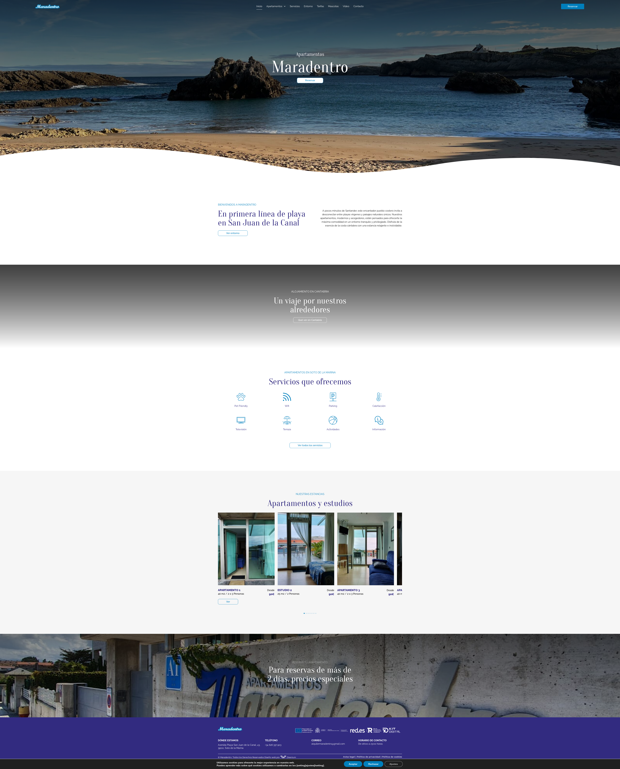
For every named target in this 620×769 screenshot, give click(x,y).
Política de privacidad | (369, 756)
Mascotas (333, 6)
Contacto (358, 6)
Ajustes (389, 763)
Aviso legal (349, 756)
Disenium (291, 757)
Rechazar (369, 763)
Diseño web (270, 757)
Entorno (308, 6)
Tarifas (320, 6)
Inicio (259, 6)
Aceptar (350, 763)
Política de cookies (392, 756)
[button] (304, 613)
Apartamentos (274, 6)
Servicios (295, 6)
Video (346, 6)
